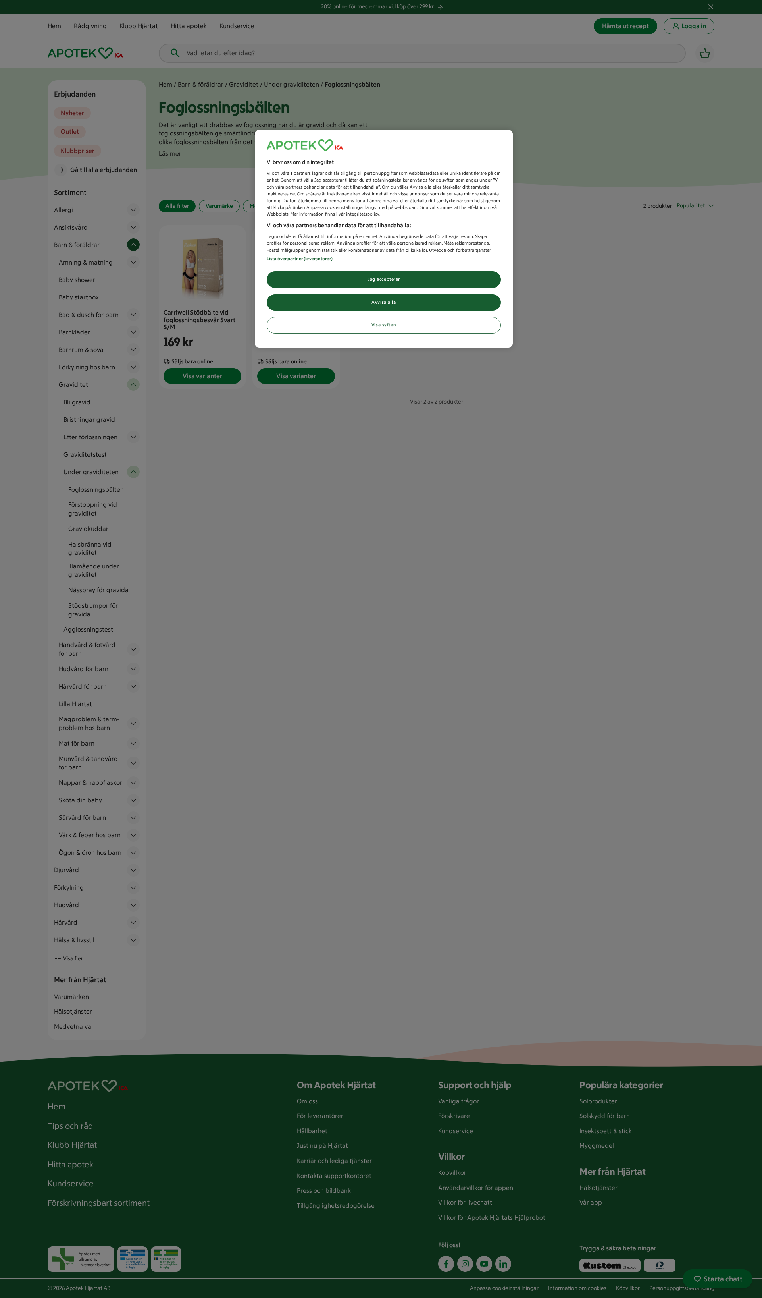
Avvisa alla (383, 302)
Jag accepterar (384, 279)
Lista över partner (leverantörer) (300, 258)
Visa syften (383, 325)
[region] (384, 239)
